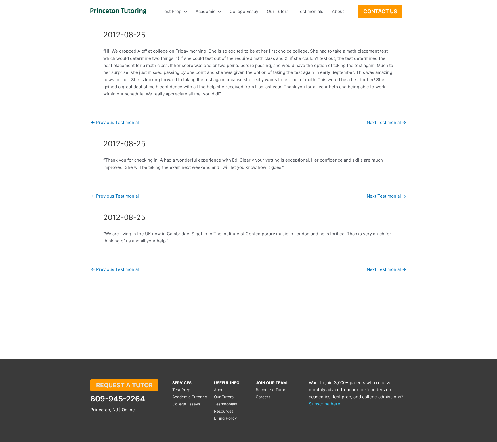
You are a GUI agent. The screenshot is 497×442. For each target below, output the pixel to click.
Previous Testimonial (115, 122)
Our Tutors (224, 397)
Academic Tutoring (189, 397)
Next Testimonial (386, 122)
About (219, 389)
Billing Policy (225, 418)
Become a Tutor (270, 389)
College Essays (186, 404)
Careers (263, 397)
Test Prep (181, 389)
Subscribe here (324, 404)
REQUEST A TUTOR (124, 385)
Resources (224, 411)
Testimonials (225, 404)
